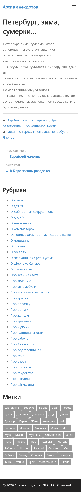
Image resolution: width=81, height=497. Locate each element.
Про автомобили (23, 286)
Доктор (10, 421)
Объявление (53, 435)
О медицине (20, 240)
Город (26, 131)
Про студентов (21, 373)
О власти (17, 200)
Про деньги (19, 309)
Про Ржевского (22, 344)
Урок (31, 462)
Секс (67, 448)
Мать (65, 428)
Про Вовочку (20, 304)
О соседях (18, 252)
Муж (8, 435)
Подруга (46, 441)
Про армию (19, 298)
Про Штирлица (22, 384)
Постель (61, 441)
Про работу (19, 338)
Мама (54, 428)
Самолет (54, 448)
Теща (8, 462)
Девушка (38, 414)
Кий (62, 421)
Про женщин (20, 315)
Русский (39, 448)
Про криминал (21, 321)
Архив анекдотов (20, 7)
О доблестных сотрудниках (28, 120)
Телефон (65, 455)
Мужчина (35, 435)
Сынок (51, 455)
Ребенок (10, 448)
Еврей (23, 421)
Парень (20, 441)
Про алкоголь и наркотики (30, 292)
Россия (24, 448)
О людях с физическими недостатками (40, 234)
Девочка (22, 414)
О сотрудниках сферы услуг (31, 258)
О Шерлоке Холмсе (25, 263)
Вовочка (28, 407)
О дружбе (17, 217)
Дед (51, 414)
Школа (65, 462)
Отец (69, 435)
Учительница (47, 462)
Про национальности (39, 126)
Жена (34, 421)
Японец (9, 137)
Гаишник (13, 131)
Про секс (17, 355)
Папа (8, 441)
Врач (55, 407)
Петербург (58, 131)
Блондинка (12, 407)
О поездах (18, 246)
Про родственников (25, 350)
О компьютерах (22, 229)
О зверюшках (20, 223)
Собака (9, 455)
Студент (36, 455)
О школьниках (21, 269)
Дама (8, 414)
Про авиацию (20, 281)
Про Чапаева (20, 378)
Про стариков (20, 367)
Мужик (19, 435)
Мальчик (40, 428)
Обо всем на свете (24, 275)
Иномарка (41, 131)
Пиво (33, 441)
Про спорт (18, 361)
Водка (43, 407)
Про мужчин (19, 327)
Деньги (63, 414)
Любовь (10, 428)
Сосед (23, 455)
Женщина (49, 421)
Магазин (24, 428)
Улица (20, 462)
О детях (16, 206)
